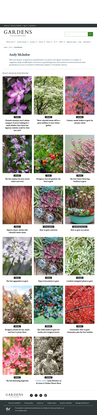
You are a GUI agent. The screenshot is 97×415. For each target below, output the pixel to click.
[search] (90, 34)
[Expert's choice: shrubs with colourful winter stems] (17, 205)
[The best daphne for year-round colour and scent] (17, 154)
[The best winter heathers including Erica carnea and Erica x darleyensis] (79, 154)
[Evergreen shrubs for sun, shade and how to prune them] (17, 305)
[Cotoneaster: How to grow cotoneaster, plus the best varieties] (79, 305)
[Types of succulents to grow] (48, 256)
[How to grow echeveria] (48, 205)
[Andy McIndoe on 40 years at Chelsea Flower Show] (48, 356)
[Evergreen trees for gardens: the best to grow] (48, 154)
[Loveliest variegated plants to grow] (79, 256)
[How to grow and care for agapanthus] (17, 256)
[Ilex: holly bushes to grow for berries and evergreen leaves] (48, 305)
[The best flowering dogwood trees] (17, 356)
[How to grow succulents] (79, 205)
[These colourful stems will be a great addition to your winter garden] (48, 95)
